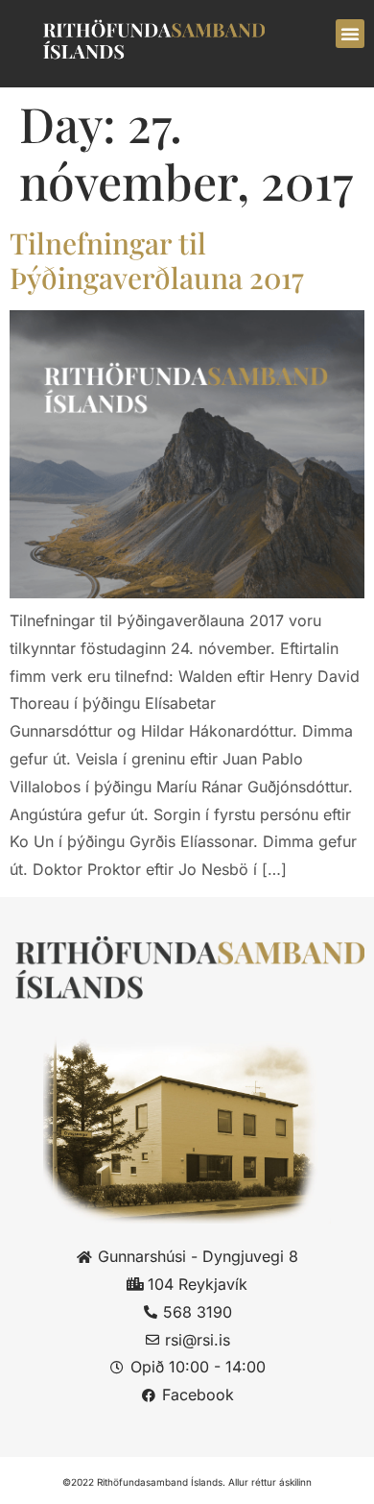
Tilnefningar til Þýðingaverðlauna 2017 (157, 260)
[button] (350, 33)
